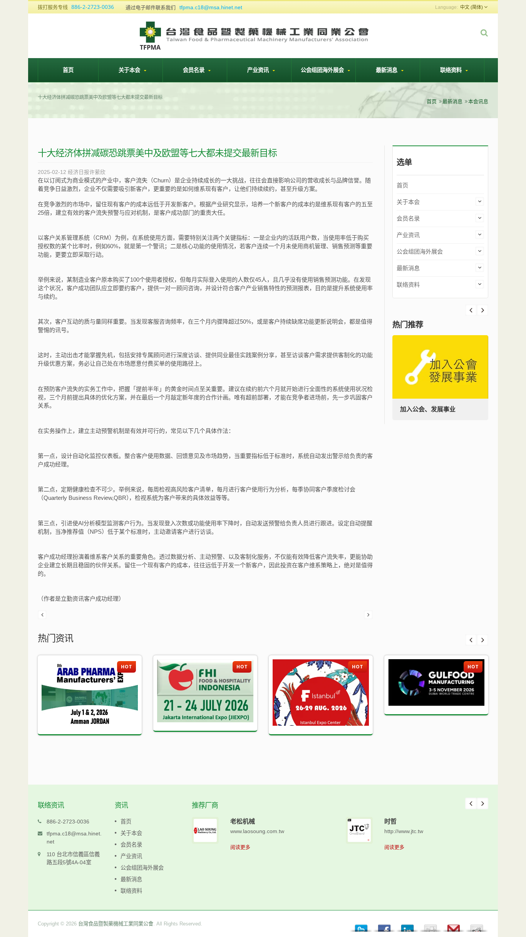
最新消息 (387, 69)
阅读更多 (240, 847)
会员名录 (194, 69)
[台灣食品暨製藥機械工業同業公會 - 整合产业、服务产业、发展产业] (254, 35)
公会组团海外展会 (323, 69)
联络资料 (451, 69)
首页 (68, 69)
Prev (482, 310)
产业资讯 (258, 69)
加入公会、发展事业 (428, 409)
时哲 (390, 821)
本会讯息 (478, 101)
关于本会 (130, 69)
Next (471, 310)
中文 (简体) (471, 7)
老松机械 (242, 821)
